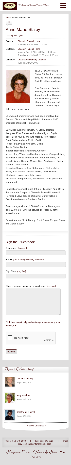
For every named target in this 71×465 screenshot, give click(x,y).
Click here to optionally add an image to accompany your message (33, 323)
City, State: (16, 271)
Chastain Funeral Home (29, 41)
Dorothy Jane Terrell (26, 412)
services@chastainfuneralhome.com (34, 444)
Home (8, 18)
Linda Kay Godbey (25, 378)
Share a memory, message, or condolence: (31, 286)
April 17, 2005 (18, 35)
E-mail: (25, 259)
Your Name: (16, 248)
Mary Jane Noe (23, 395)
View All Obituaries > (36, 426)
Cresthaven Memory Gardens (32, 59)
